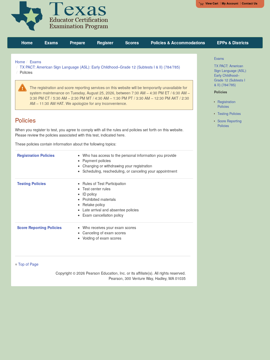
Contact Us (249, 3)
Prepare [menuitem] (77, 43)
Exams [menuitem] (51, 43)
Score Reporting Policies (39, 227)
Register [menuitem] (105, 43)
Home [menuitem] (27, 43)
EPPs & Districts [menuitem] (233, 43)
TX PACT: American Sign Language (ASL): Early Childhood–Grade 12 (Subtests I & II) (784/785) (100, 67)
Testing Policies (31, 183)
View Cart (211, 3)
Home (20, 61)
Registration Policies (36, 155)
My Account (230, 3)
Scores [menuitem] (132, 43)
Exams (35, 61)
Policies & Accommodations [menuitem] (178, 43)
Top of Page (28, 264)
